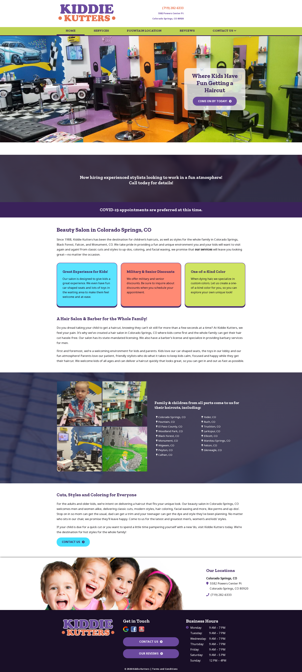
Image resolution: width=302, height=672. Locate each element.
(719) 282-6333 (173, 8)
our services (203, 249)
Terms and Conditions (165, 668)
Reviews (187, 30)
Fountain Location (144, 30)
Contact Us (223, 30)
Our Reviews (149, 653)
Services (101, 30)
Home (71, 30)
